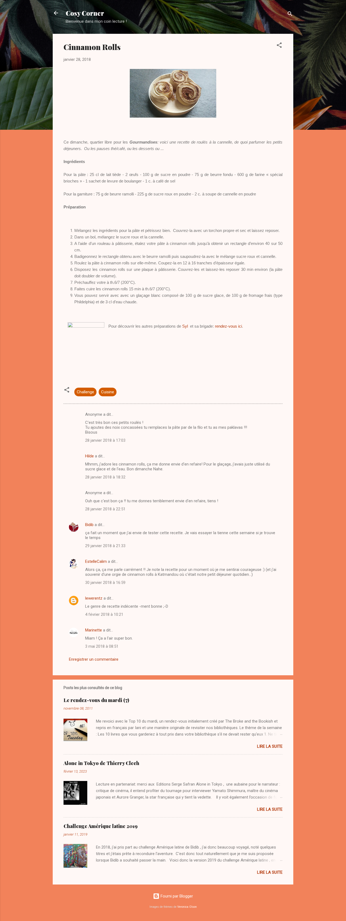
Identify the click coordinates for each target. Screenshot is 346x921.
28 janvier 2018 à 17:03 (105, 440)
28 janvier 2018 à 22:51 (105, 509)
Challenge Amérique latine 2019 (101, 826)
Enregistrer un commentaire (93, 659)
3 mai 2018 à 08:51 (101, 646)
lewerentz (93, 598)
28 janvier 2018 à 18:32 (105, 477)
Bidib (89, 524)
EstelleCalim (96, 561)
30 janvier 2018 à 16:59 (105, 582)
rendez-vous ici (228, 326)
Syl (185, 326)
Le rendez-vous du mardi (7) (96, 700)
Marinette (93, 630)
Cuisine (107, 392)
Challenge (85, 392)
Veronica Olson (187, 907)
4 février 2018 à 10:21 (104, 614)
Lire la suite (269, 746)
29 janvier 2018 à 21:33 (105, 545)
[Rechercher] (290, 14)
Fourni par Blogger (176, 896)
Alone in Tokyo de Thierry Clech (101, 763)
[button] (279, 46)
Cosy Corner (85, 13)
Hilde (89, 456)
